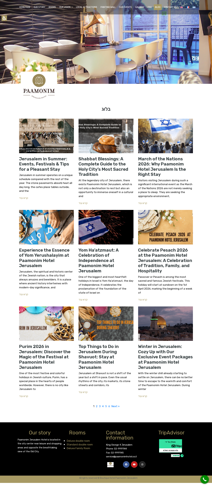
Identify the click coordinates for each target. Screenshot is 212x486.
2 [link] (96, 406)
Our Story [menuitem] (39, 7)
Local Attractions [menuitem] (86, 7)
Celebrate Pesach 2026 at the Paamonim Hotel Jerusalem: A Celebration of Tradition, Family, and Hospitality (165, 260)
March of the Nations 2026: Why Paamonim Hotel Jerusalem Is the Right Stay (162, 166)
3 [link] (100, 406)
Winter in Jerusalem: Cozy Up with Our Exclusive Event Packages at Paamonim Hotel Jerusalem (165, 357)
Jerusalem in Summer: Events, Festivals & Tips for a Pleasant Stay (44, 164)
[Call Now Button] (204, 479)
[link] (126, 464)
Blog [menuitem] (157, 7)
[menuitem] (181, 7)
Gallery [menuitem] (139, 7)
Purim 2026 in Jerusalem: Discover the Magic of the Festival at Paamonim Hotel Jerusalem (44, 357)
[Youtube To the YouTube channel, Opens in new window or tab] (134, 464)
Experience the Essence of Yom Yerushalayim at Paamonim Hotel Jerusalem (44, 258)
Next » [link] (115, 406)
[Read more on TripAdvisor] (171, 448)
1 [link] (93, 406)
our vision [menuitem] (64, 7)
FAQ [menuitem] (150, 7)
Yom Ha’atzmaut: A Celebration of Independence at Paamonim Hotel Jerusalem (99, 260)
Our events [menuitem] (125, 7)
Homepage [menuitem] (24, 7)
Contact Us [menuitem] (170, 7)
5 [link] (106, 406)
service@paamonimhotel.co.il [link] (121, 456)
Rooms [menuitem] (52, 7)
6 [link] (109, 406)
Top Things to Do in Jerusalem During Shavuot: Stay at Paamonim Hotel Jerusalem (99, 357)
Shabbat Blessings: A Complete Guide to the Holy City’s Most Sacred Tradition (103, 166)
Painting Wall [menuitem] (108, 7)
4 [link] (103, 406)
